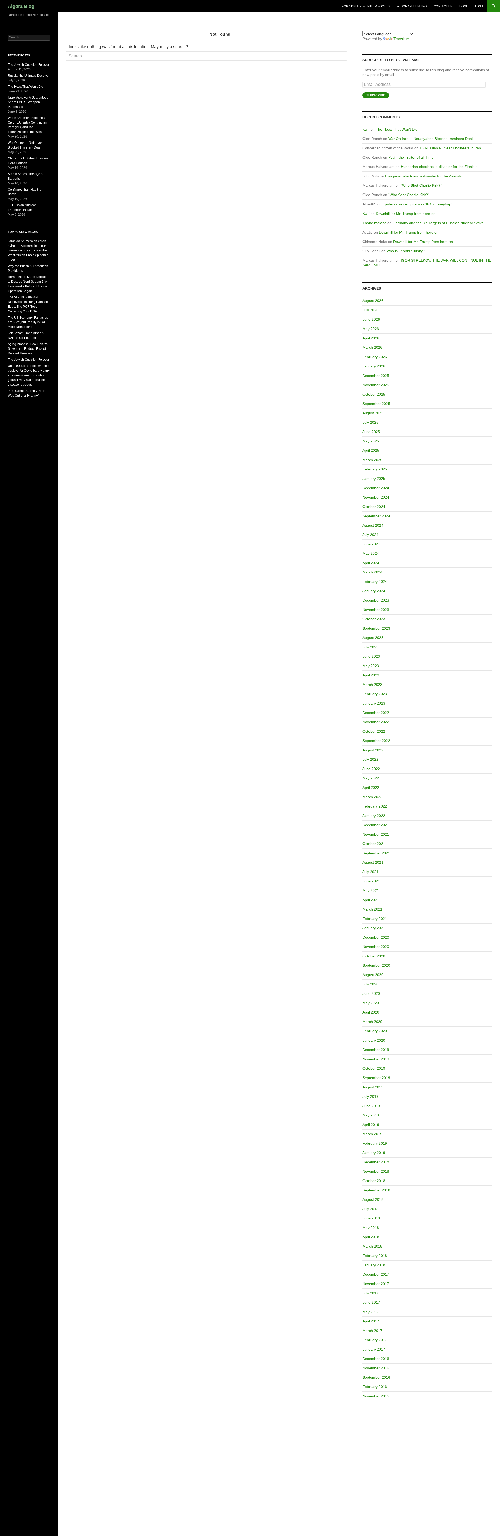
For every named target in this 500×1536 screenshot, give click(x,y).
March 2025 (372, 460)
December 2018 (375, 1162)
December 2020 (375, 937)
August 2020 (372, 975)
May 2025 (370, 441)
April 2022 (370, 787)
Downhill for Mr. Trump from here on (405, 213)
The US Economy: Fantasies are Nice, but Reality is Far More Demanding (28, 322)
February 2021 (374, 919)
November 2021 (375, 834)
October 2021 (373, 844)
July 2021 (370, 872)
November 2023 (375, 610)
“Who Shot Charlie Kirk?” (421, 185)
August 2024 (372, 525)
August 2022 (372, 750)
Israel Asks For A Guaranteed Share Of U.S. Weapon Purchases (28, 102)
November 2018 (375, 1171)
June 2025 (371, 432)
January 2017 (373, 1349)
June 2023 (371, 656)
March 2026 (372, 347)
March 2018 (372, 1246)
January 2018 (373, 1265)
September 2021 (376, 853)
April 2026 (370, 338)
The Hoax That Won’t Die (396, 129)
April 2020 (370, 1012)
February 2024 (374, 581)
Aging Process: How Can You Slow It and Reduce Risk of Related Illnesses (28, 348)
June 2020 (371, 993)
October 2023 (373, 619)
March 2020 (372, 1021)
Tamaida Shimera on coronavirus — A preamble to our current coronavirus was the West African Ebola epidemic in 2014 (28, 250)
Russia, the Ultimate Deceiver (29, 76)
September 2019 (376, 1078)
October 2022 (373, 731)
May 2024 (370, 553)
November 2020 (375, 947)
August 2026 (372, 301)
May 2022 (370, 778)
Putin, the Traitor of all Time (411, 157)
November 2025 (375, 385)
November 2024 (375, 497)
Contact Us (443, 6)
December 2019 (375, 1050)
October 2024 (373, 507)
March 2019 (372, 1134)
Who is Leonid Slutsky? (405, 251)
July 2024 (370, 535)
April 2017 (370, 1321)
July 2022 (370, 759)
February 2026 (374, 357)
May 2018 (370, 1227)
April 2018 (370, 1237)
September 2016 (376, 1377)
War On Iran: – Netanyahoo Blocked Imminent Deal (430, 139)
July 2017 (370, 1293)
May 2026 (370, 329)
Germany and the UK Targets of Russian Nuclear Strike (438, 223)
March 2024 (372, 572)
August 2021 (372, 862)
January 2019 (373, 1153)
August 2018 (372, 1199)
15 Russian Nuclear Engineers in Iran (450, 148)
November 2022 (375, 722)
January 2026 (373, 366)
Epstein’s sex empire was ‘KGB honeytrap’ (417, 204)
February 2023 (374, 694)
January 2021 (373, 928)
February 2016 (374, 1387)
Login (479, 6)
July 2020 (370, 984)
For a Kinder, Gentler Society (366, 6)
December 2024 (375, 488)
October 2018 (373, 1181)
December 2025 (375, 375)
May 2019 (370, 1115)
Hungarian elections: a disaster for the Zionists (439, 167)
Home (463, 6)
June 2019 (371, 1106)
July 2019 (370, 1096)
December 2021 (375, 825)
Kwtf (366, 129)
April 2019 (370, 1124)
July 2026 (370, 310)
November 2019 (375, 1059)
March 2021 (372, 909)
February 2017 (374, 1340)
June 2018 (371, 1218)
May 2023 (370, 666)
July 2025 (370, 422)
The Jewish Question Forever (28, 65)
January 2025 (373, 478)
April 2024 (370, 563)
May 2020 (370, 1003)
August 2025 (372, 413)
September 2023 (376, 628)
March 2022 (372, 797)
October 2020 (373, 956)
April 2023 (370, 675)
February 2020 (374, 1031)
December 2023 (375, 600)
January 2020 (373, 1040)
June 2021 (371, 881)
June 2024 (371, 544)
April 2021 (370, 900)
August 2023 (372, 638)
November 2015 (375, 1396)
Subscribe (375, 95)
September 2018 (376, 1190)
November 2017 (375, 1284)
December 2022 (375, 713)
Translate (401, 39)
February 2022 (374, 806)
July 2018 (370, 1209)
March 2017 (372, 1330)
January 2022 (373, 816)
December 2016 (375, 1359)
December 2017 (375, 1274)
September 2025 (376, 404)
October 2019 (373, 1068)
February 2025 (374, 469)
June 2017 (371, 1302)
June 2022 (371, 769)
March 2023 (372, 684)
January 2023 (373, 703)
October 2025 (373, 394)
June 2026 (371, 319)
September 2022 (376, 741)
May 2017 (370, 1312)
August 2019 (372, 1087)
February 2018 (374, 1256)
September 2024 (376, 516)
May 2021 (370, 890)
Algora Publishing (412, 6)
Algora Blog (21, 6)
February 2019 (374, 1143)
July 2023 (370, 647)
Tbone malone (374, 223)
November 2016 (375, 1368)
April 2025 (370, 450)
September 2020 (376, 965)
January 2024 (373, 591)
